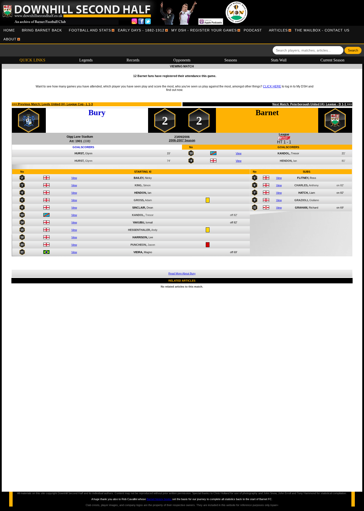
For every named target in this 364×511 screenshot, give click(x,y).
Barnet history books (159, 499)
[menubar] (182, 35)
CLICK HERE (272, 86)
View (238, 153)
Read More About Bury (182, 273)
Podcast (253, 30)
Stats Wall (278, 60)
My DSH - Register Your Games (204, 30)
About (10, 39)
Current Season (332, 60)
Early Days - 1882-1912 (141, 30)
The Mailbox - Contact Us (322, 30)
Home (9, 30)
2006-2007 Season (182, 140)
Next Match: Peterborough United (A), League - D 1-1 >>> (312, 104)
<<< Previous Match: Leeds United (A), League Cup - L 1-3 (52, 104)
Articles (278, 30)
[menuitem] (9, 30)
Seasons (230, 60)
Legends (86, 60)
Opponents (181, 60)
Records (133, 60)
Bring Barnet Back (42, 30)
